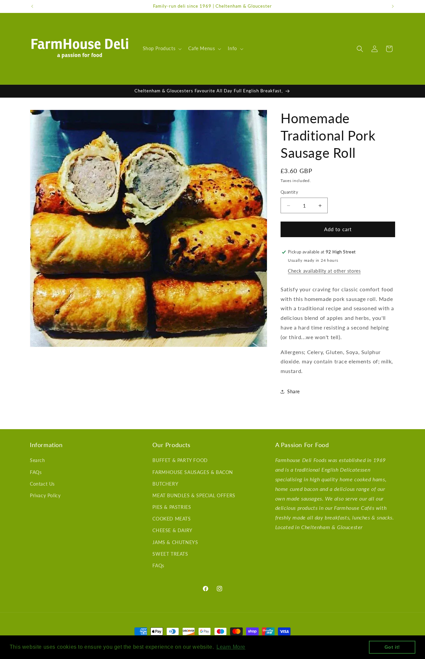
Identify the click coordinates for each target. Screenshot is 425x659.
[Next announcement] (392, 6)
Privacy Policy (45, 495)
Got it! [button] (392, 647)
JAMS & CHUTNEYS (175, 542)
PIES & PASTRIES (171, 507)
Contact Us (42, 484)
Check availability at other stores (324, 271)
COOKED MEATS (171, 519)
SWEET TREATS (170, 554)
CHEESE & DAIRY (172, 530)
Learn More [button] (230, 647)
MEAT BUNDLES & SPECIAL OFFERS (193, 495)
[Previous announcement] (32, 6)
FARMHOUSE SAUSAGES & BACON (192, 472)
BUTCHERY (165, 484)
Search (37, 460)
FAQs (36, 472)
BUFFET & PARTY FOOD (180, 460)
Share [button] (293, 392)
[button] (162, 48)
